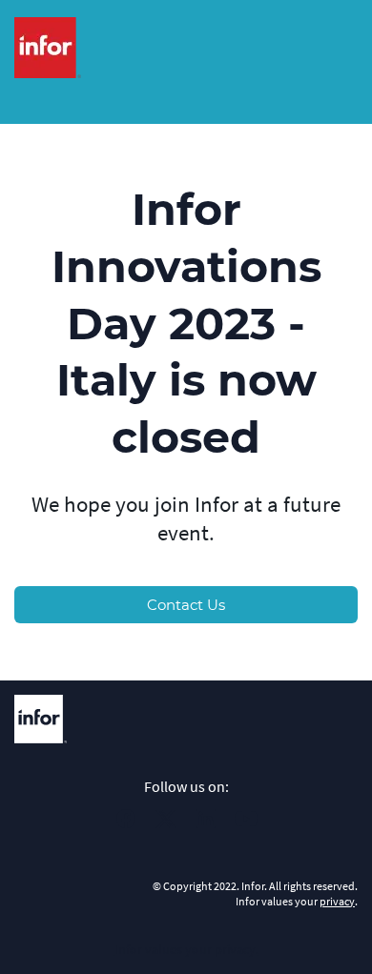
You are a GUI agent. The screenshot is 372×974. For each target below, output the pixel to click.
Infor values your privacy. (186, 949)
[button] (126, 824)
